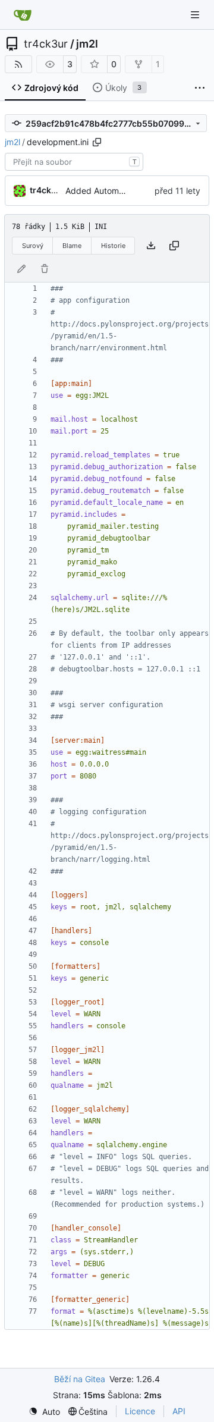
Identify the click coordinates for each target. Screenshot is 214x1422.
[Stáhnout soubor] (150, 245)
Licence (140, 1411)
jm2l (87, 44)
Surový (32, 245)
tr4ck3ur (46, 44)
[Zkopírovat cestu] (97, 142)
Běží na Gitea (79, 1379)
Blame (71, 245)
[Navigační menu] (196, 14)
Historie (113, 245)
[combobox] (74, 162)
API (178, 1411)
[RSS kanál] (18, 64)
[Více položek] (199, 88)
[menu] (44, 1412)
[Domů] (22, 15)
